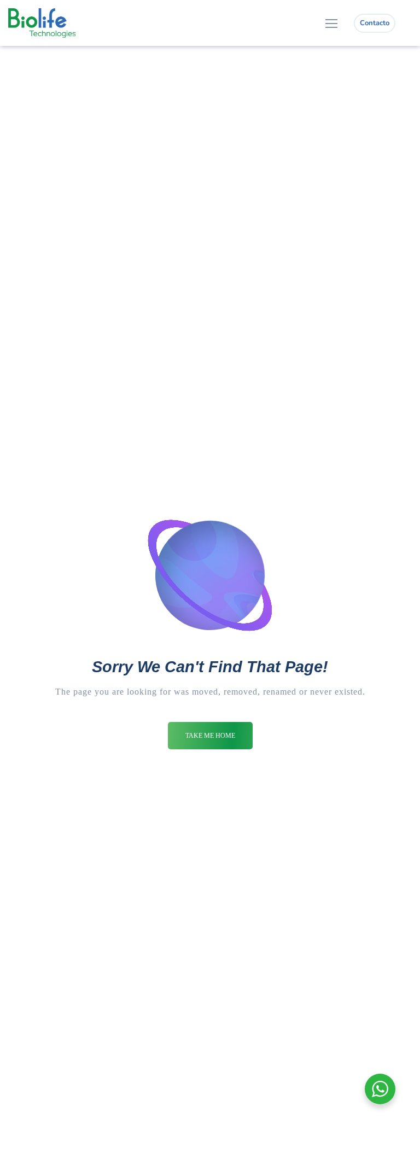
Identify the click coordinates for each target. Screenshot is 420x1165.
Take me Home (210, 735)
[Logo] (41, 23)
